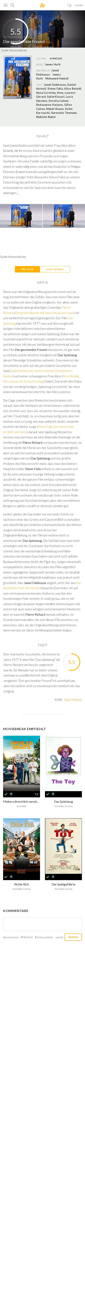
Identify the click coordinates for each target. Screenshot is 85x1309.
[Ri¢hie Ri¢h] (21, 846)
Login (79, 5)
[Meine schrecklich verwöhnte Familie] (21, 763)
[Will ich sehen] (11, 794)
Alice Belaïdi (71, 376)
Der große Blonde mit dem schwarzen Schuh (44, 313)
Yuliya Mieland (73, 699)
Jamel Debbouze (22, 371)
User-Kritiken (55, 269)
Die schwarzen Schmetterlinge (23, 381)
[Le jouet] (63, 763)
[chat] (69, 5)
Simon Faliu (45, 426)
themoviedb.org (18, 50)
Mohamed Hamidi (56, 78)
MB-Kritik (27, 269)
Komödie (56, 58)
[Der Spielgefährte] (63, 846)
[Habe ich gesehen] (5, 794)
